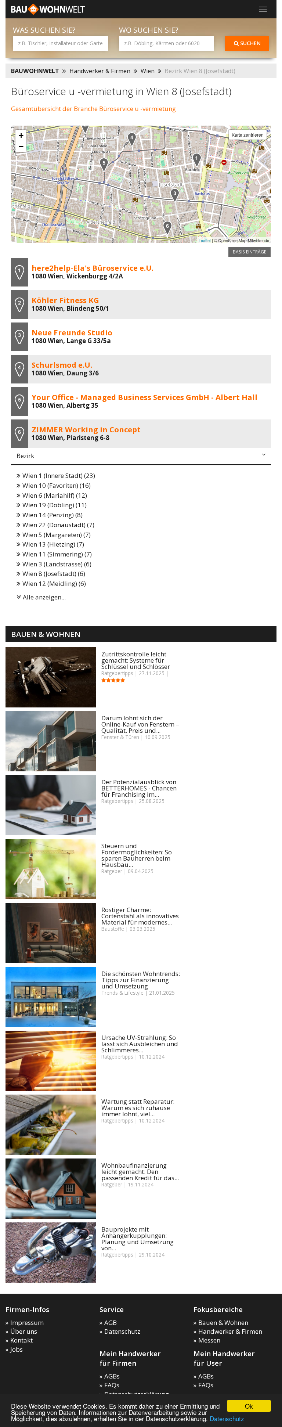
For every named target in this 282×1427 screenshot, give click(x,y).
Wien (148, 71)
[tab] (141, 456)
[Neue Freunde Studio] (175, 195)
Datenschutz (227, 1418)
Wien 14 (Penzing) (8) (52, 515)
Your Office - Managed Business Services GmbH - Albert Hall (144, 397)
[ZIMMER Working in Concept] (167, 228)
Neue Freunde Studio (72, 332)
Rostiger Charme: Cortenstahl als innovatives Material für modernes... (140, 915)
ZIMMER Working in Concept (86, 429)
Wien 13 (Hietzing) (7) (53, 544)
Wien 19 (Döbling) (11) (54, 505)
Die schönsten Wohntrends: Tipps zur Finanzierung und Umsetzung (140, 979)
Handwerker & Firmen (99, 71)
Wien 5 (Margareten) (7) (56, 534)
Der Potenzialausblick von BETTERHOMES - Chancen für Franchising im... (139, 788)
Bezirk (25, 456)
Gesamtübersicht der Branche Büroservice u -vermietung (93, 108)
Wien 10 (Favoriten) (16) (56, 485)
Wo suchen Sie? (148, 29)
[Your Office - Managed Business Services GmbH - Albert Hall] (104, 165)
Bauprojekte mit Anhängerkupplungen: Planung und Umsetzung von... (137, 1238)
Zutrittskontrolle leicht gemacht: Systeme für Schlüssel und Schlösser (135, 660)
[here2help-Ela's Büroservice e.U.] (197, 160)
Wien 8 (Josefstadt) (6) (53, 573)
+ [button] (21, 135)
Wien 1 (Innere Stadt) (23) (58, 475)
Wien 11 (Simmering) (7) (57, 554)
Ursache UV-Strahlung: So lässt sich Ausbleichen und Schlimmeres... (139, 1043)
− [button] (21, 146)
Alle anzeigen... (44, 597)
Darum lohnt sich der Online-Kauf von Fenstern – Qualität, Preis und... (140, 724)
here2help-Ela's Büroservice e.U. (92, 268)
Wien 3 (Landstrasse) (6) (56, 564)
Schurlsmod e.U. (62, 365)
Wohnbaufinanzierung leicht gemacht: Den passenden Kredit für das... (140, 1171)
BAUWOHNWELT (35, 71)
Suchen (250, 43)
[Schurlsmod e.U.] (132, 139)
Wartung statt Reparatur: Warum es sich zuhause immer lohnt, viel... (137, 1107)
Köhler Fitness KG (65, 300)
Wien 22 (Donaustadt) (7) (58, 524)
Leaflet (205, 240)
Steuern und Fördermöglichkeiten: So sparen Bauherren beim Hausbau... (136, 855)
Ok (249, 1405)
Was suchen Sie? (44, 29)
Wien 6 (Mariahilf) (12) (54, 495)
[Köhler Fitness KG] (85, 126)
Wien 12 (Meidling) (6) (54, 583)
